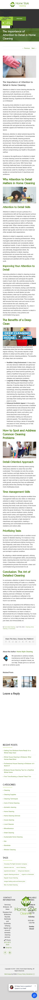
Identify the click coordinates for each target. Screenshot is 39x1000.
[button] (4, 681)
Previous (27, 48)
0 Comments (12, 628)
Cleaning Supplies (10, 794)
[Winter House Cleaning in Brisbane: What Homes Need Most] (29, 677)
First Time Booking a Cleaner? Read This (17, 776)
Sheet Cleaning (9, 833)
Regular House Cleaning (11, 878)
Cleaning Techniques (11, 799)
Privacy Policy (21, 974)
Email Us (9, 948)
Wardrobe (7, 845)
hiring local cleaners (23, 871)
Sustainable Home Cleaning (13, 837)
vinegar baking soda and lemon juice (14, 881)
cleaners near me (9, 867)
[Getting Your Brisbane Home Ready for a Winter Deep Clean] (10, 677)
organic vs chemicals (28, 874)
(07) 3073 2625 (7, 943)
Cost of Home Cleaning (11, 803)
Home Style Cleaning (9, 627)
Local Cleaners (9, 824)
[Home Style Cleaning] (19, 2)
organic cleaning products (11, 874)
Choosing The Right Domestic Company (15, 864)
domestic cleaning (10, 807)
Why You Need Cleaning (11, 885)
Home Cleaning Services (12, 816)
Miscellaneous (9, 828)
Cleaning (28, 627)
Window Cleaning (10, 850)
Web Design (7, 974)
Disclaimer (29, 974)
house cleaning (9, 820)
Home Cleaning (9, 811)
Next (33, 48)
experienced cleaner (9, 871)
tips (5, 841)
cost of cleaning (21, 867)
